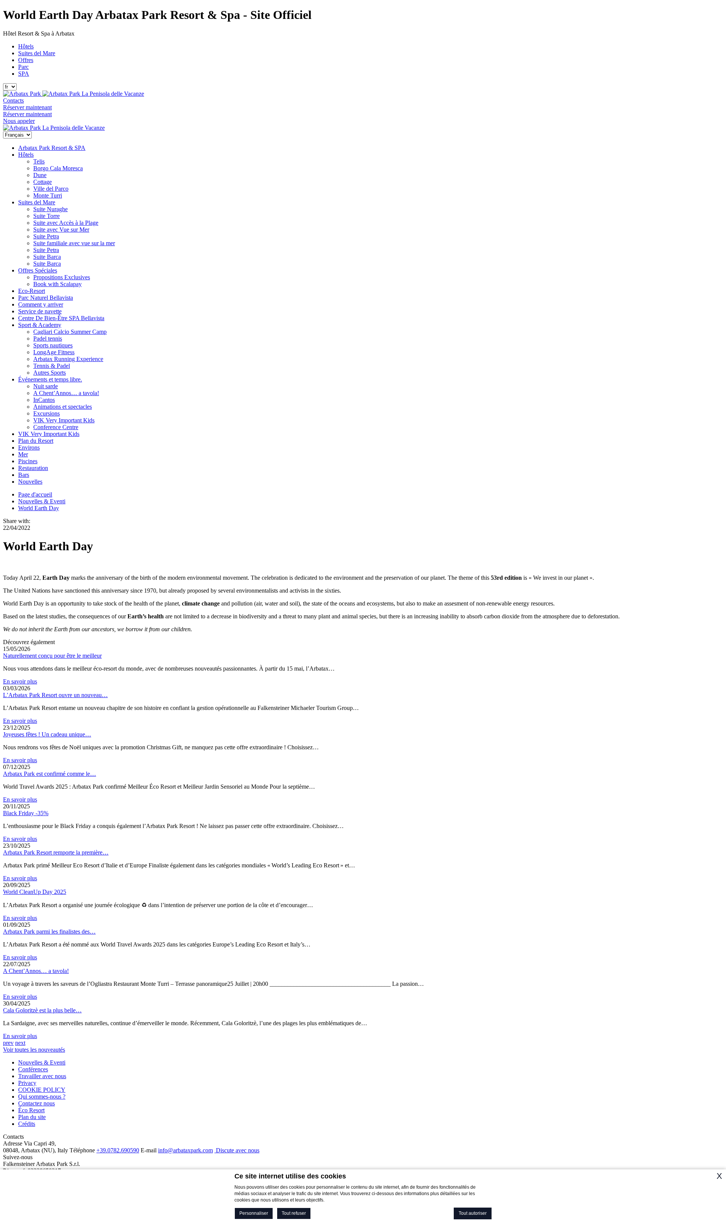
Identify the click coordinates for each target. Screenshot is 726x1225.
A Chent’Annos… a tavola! (66, 393)
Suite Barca (47, 257)
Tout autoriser (473, 1213)
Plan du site (32, 1117)
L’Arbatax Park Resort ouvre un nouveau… (55, 695)
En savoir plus (20, 681)
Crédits (26, 1124)
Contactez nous (36, 1103)
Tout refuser (294, 1213)
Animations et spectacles (62, 406)
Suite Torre (46, 216)
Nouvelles (30, 481)
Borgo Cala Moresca (58, 168)
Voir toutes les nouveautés (34, 1049)
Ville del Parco (50, 188)
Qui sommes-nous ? (41, 1096)
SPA (23, 73)
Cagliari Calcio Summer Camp (70, 331)
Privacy (27, 1083)
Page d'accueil (35, 494)
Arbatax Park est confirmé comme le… (49, 773)
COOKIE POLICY (41, 1089)
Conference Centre (55, 427)
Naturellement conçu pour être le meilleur (52, 655)
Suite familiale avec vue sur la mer (74, 243)
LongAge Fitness (53, 352)
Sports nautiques (53, 345)
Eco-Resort (31, 291)
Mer (23, 454)
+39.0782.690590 (117, 1150)
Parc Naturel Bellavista (45, 297)
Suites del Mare (36, 53)
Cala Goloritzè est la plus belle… (42, 1010)
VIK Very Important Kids (64, 420)
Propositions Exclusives (61, 277)
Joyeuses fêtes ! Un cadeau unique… (47, 734)
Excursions (46, 413)
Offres (25, 60)
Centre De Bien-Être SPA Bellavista (61, 318)
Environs (29, 447)
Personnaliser (253, 1213)
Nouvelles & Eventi (41, 501)
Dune (40, 175)
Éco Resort (31, 1110)
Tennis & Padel (51, 366)
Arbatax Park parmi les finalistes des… (49, 931)
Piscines (27, 461)
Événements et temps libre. (50, 379)
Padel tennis (47, 338)
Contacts (13, 100)
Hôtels (26, 46)
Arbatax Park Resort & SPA (51, 148)
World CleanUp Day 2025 (34, 892)
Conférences (33, 1069)
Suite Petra (46, 236)
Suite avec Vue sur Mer (61, 229)
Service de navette (40, 311)
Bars (23, 475)
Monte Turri (47, 195)
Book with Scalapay (57, 284)
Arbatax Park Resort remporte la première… (56, 852)
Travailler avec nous (42, 1076)
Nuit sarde (45, 386)
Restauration (33, 468)
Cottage (42, 182)
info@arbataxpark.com (185, 1150)
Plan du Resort (35, 440)
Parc (23, 67)
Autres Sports (49, 372)
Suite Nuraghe (50, 209)
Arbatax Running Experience (68, 359)
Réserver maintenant (27, 107)
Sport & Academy (39, 325)
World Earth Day (38, 508)
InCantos (44, 400)
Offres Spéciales (37, 270)
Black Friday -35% (25, 813)
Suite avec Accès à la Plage (65, 222)
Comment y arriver (40, 304)
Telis (39, 161)
